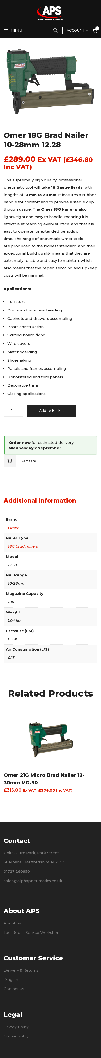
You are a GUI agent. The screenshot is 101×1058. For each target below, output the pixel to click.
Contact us (14, 988)
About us (12, 923)
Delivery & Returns (21, 970)
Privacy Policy (16, 1027)
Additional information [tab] (40, 500)
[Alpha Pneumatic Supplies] (50, 13)
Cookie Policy (16, 1036)
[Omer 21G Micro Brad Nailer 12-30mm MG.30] (50, 738)
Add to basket (51, 410)
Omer (13, 527)
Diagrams (12, 979)
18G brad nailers (23, 546)
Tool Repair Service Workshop (32, 932)
